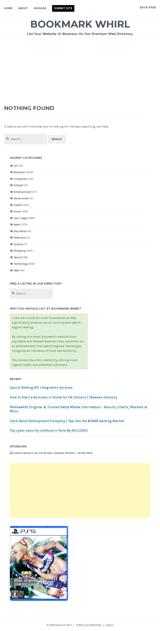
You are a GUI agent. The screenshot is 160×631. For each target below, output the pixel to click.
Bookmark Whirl (80, 24)
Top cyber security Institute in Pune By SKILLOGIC (49, 430)
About (23, 8)
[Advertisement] (80, 68)
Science (18, 244)
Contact (109, 625)
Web (16, 270)
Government (21, 198)
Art (16, 165)
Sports (18, 257)
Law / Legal (21, 218)
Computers (21, 178)
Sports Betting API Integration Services (41, 387)
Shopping (20, 250)
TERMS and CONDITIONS (88, 625)
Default (18, 185)
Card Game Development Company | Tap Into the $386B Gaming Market (67, 421)
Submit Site (63, 8)
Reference (20, 237)
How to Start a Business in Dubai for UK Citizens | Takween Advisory (63, 397)
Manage (40, 8)
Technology (21, 263)
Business (19, 172)
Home (8, 8)
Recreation (20, 231)
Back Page (148, 7)
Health (18, 204)
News (17, 224)
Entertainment (22, 191)
